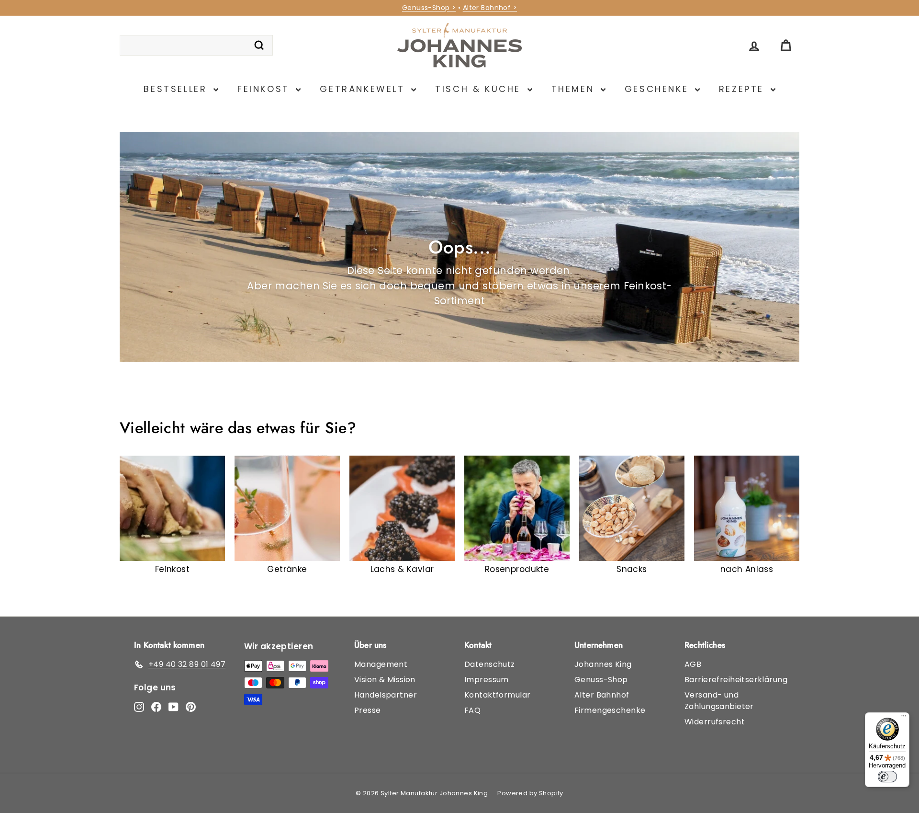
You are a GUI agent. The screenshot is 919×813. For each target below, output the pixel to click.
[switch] (887, 776)
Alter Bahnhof (601, 694)
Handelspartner (385, 694)
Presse (367, 710)
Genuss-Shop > (429, 7)
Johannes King (603, 664)
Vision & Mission (384, 679)
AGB (692, 664)
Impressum (486, 679)
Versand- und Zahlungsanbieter (719, 700)
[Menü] (903, 718)
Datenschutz (489, 664)
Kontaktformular (497, 694)
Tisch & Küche (480, 89)
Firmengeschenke (609, 710)
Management (380, 664)
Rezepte (743, 89)
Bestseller (177, 89)
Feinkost (265, 89)
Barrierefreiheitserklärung (735, 679)
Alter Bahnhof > (490, 7)
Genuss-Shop (601, 679)
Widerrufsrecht (714, 721)
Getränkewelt (364, 89)
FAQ (472, 710)
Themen (574, 89)
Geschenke (659, 89)
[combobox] (196, 45)
